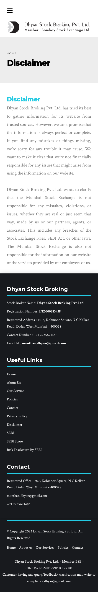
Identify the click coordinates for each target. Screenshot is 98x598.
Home (12, 53)
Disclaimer (14, 424)
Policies (12, 399)
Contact (12, 407)
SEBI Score (15, 441)
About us (25, 547)
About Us (14, 382)
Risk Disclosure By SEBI (24, 449)
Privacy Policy (17, 416)
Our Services (45, 547)
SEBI (10, 433)
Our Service (15, 391)
